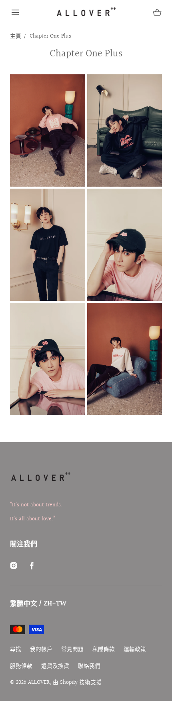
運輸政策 (135, 649)
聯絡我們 (89, 666)
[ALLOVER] (86, 12)
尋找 (15, 649)
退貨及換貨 (55, 666)
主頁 (15, 36)
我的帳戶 (41, 649)
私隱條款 (103, 649)
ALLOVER (39, 682)
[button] (15, 12)
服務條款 (21, 666)
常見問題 (72, 649)
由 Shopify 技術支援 (77, 682)
